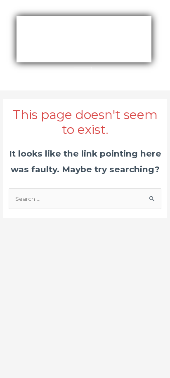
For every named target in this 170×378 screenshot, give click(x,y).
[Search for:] (85, 198)
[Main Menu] (83, 76)
